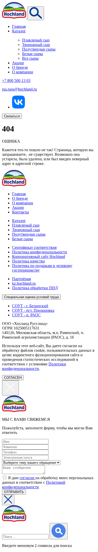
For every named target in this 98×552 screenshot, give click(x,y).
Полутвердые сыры (39, 49)
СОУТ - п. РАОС (26, 315)
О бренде (20, 67)
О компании (22, 72)
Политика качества (28, 261)
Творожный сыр (36, 44)
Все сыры (30, 58)
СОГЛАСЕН (13, 378)
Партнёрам (21, 279)
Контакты (20, 212)
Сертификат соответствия (34, 247)
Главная (19, 26)
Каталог (19, 31)
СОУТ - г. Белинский (30, 306)
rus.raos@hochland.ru (19, 89)
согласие (27, 478)
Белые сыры (32, 54)
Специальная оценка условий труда (31, 297)
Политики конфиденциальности (34, 366)
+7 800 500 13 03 (16, 80)
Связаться (12, 116)
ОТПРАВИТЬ (14, 492)
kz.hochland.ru (24, 283)
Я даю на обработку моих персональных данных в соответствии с (47, 482)
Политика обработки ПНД (35, 288)
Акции (18, 63)
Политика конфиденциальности (39, 252)
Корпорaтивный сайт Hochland (38, 256)
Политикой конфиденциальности (33, 484)
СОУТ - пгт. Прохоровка (33, 310)
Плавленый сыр (36, 40)
